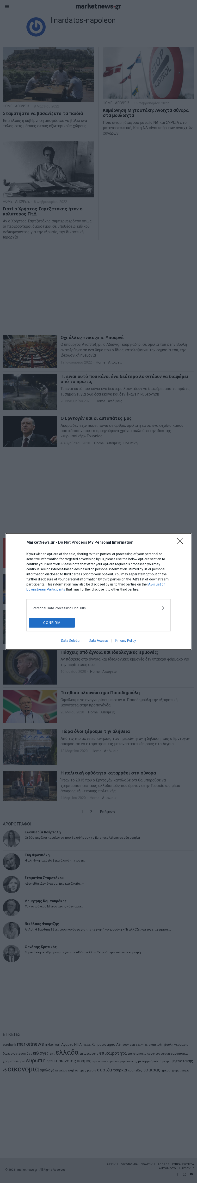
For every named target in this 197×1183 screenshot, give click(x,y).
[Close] (181, 542)
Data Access (98, 640)
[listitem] (98, 607)
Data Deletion (71, 640)
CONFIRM (52, 623)
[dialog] (98, 591)
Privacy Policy (125, 640)
